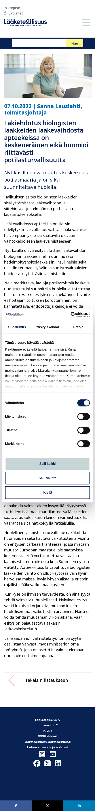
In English (11, 7)
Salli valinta (47, 478)
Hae (74, 43)
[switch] (83, 416)
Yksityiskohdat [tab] (47, 327)
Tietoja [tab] (78, 327)
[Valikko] (86, 23)
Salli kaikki (47, 464)
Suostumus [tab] (17, 327)
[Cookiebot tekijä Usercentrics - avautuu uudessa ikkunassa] (70, 315)
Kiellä (47, 492)
